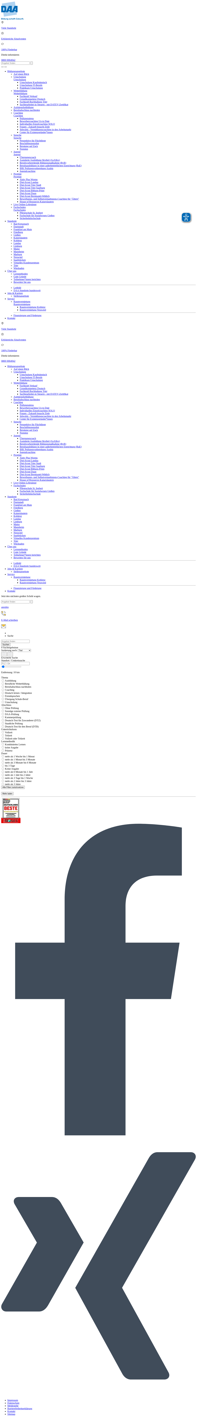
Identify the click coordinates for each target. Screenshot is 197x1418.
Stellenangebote (21, 296)
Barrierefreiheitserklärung (19, 1408)
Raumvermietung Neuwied (33, 310)
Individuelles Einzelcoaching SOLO (37, 124)
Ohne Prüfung (11, 708)
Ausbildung (10, 680)
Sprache (17, 135)
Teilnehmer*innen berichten (27, 279)
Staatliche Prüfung (13, 723)
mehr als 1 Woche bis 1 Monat (19, 756)
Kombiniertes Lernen (15, 744)
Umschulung (20, 77)
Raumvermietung (22, 301)
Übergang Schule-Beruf (16, 699)
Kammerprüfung (12, 717)
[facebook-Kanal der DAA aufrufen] (98, 1134)
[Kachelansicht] (10, 654)
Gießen (17, 235)
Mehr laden (7, 793)
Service (11, 298)
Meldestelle (12, 1405)
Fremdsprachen (12, 696)
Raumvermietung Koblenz (32, 307)
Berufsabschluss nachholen (27, 110)
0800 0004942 (8, 60)
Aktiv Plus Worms (29, 179)
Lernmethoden (21, 273)
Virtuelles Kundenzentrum (26, 262)
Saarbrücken (20, 260)
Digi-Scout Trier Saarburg (32, 187)
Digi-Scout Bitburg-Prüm (32, 190)
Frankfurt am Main (23, 229)
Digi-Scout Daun (28, 193)
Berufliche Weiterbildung (16, 683)
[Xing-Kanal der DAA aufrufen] (98, 1395)
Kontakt (11, 318)
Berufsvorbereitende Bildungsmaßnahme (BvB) (43, 163)
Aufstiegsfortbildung (24, 107)
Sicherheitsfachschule (30, 218)
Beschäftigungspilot (29, 143)
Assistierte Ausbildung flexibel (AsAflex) (40, 160)
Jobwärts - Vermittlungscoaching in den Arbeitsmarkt (45, 129)
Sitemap (11, 1414)
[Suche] (2, 66)
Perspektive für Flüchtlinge (33, 140)
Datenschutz (13, 1403)
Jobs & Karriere (15, 293)
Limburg (18, 246)
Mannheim (19, 251)
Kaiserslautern (20, 237)
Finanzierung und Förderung (27, 315)
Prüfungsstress (27, 118)
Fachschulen (20, 207)
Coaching (18, 113)
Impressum (12, 1400)
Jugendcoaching (27, 171)
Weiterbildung (20, 90)
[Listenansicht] (4, 654)
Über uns (11, 271)
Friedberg (18, 232)
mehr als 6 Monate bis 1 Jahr (18, 772)
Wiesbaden (19, 268)
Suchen (5, 644)
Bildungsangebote (16, 71)
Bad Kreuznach (21, 224)
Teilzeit (8, 735)
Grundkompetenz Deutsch (32, 99)
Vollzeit (8, 732)
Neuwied (18, 257)
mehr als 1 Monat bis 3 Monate (19, 759)
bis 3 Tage (9, 765)
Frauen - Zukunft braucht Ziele (35, 126)
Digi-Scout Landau (29, 182)
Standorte (12, 221)
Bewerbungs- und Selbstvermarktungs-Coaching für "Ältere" (49, 199)
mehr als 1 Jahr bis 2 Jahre (17, 775)
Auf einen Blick (21, 74)
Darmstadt (19, 226)
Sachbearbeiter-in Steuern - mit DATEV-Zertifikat (44, 104)
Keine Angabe (11, 768)
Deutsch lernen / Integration (18, 693)
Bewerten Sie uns (22, 282)
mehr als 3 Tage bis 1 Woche (18, 778)
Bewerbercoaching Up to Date (34, 121)
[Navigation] (5, 66)
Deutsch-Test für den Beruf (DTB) (21, 726)
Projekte (18, 174)
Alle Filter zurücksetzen (13, 787)
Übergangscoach (28, 157)
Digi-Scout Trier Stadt (30, 185)
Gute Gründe (20, 276)
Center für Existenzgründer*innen (36, 132)
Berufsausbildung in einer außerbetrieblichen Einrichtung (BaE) (51, 165)
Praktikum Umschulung (31, 88)
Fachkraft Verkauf (28, 96)
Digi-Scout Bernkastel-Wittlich (35, 196)
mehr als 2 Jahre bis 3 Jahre (18, 781)
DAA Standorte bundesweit (27, 290)
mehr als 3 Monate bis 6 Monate (20, 762)
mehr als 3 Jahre (12, 784)
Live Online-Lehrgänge (25, 204)
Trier (16, 265)
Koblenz (18, 240)
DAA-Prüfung (11, 714)
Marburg (18, 254)
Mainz (17, 249)
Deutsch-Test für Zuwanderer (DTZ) (22, 720)
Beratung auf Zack (29, 146)
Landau (17, 243)
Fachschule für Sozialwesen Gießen (37, 215)
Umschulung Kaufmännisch (33, 82)
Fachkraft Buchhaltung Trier (33, 101)
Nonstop (24, 149)
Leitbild (17, 287)
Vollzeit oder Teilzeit (14, 738)
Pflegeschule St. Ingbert (31, 212)
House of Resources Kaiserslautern (37, 201)
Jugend (17, 151)
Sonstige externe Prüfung (16, 711)
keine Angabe (11, 747)
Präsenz (8, 750)
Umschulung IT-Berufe (31, 85)
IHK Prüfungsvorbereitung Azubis (36, 168)
